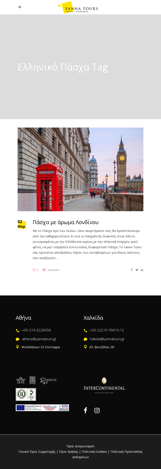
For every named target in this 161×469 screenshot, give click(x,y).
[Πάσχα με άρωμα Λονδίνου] (80, 169)
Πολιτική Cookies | (95, 451)
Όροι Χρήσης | (70, 451)
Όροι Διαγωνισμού (80, 446)
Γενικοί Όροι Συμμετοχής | (38, 451)
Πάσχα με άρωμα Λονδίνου (66, 222)
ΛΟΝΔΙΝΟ (54, 270)
